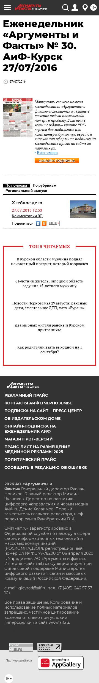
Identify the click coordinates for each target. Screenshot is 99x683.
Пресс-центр (67, 410)
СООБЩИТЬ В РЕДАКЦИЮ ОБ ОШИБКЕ (45, 467)
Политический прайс (30, 459)
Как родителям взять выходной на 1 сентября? (49, 349)
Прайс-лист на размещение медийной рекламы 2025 (37, 449)
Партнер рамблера (19, 660)
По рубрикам (45, 185)
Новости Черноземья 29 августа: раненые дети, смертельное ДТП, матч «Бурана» (49, 305)
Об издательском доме (32, 418)
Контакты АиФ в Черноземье (38, 403)
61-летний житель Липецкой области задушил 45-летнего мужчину (49, 283)
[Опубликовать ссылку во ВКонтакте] (38, 223)
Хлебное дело (27, 203)
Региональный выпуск (26, 190)
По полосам (16, 185)
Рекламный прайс (26, 395)
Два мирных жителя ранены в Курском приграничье (49, 327)
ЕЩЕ (53, 223)
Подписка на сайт (26, 410)
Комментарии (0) (27, 216)
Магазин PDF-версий (28, 439)
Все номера (47, 153)
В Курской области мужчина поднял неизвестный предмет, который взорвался (49, 261)
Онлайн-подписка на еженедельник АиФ (30, 429)
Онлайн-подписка (57, 161)
